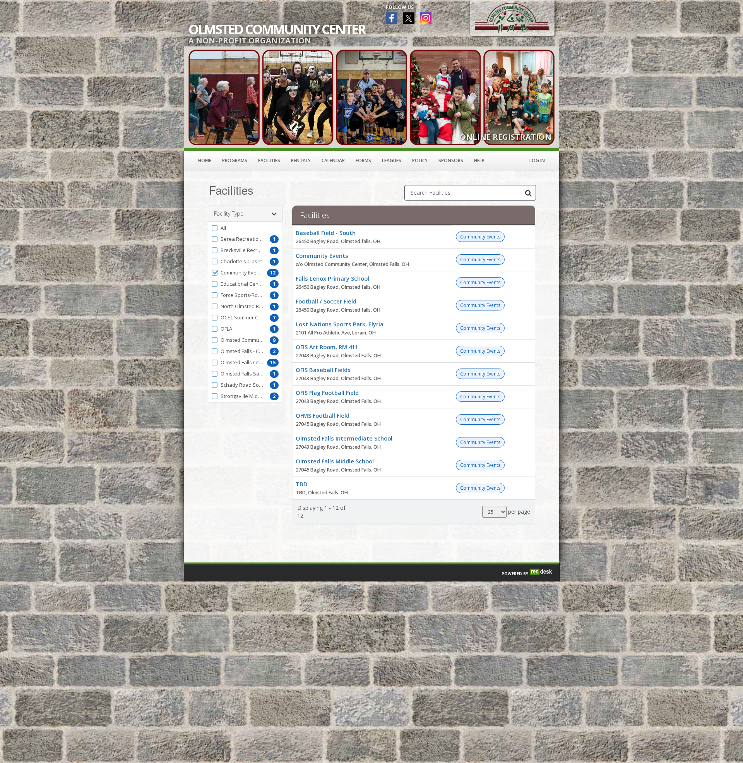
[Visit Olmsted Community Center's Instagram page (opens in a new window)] (425, 18)
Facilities (269, 160)
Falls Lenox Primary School (332, 278)
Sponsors (450, 160)
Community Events (322, 255)
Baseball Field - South (326, 233)
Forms (363, 160)
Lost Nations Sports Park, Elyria (339, 324)
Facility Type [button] (228, 213)
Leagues (391, 160)
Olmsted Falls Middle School (335, 461)
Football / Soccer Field (326, 301)
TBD (302, 484)
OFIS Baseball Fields (323, 370)
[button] (245, 228)
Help (479, 160)
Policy (420, 160)
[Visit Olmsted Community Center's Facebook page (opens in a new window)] (391, 18)
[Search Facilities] (528, 193)
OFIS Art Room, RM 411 (327, 347)
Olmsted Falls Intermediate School (344, 438)
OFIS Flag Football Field (327, 392)
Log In (537, 160)
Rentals (301, 160)
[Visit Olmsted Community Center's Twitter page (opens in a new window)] (408, 18)
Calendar (333, 160)
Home (204, 160)
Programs (234, 160)
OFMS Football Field (322, 415)
